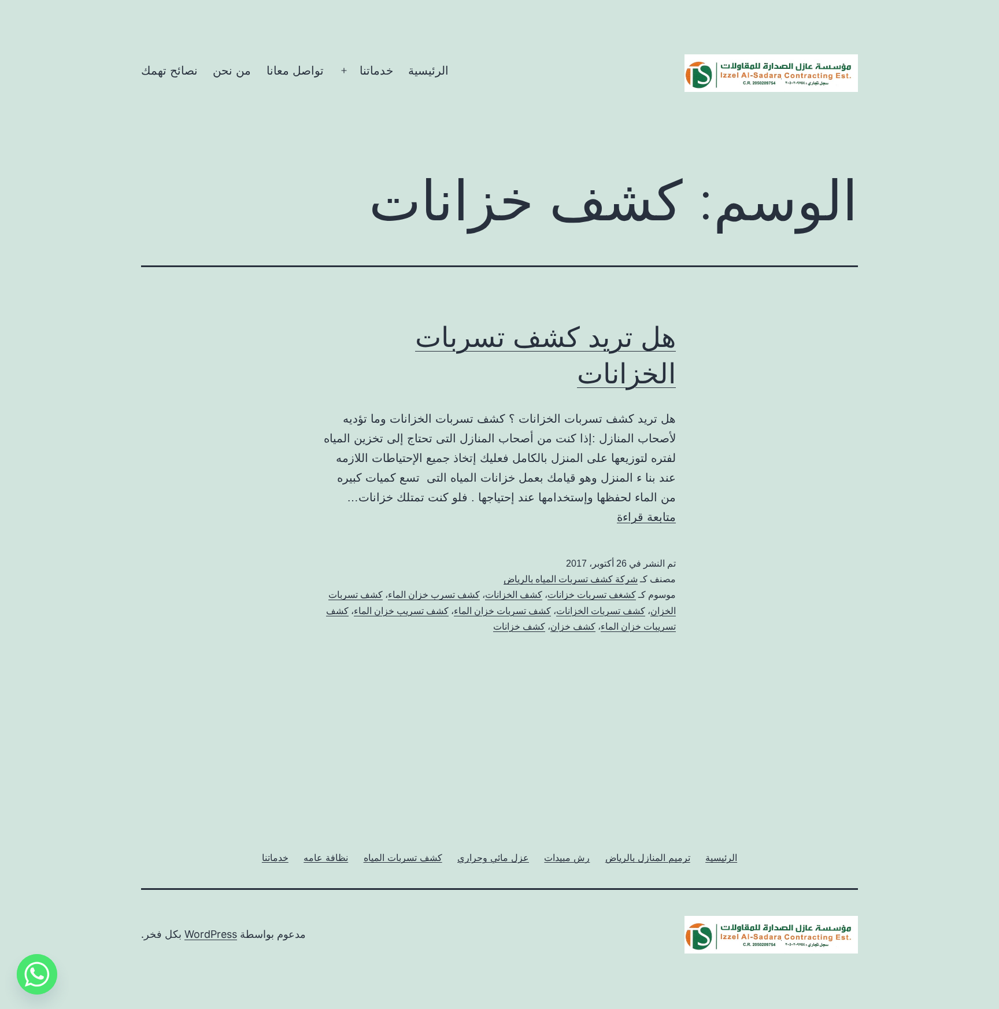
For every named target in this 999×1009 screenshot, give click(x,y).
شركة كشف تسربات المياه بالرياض (571, 579)
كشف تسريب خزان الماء (401, 611)
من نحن (232, 70)
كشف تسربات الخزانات (600, 611)
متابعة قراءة (646, 517)
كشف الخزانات (513, 595)
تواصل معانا (295, 70)
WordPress (210, 934)
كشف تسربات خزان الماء (502, 611)
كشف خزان (572, 626)
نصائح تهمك (169, 70)
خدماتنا (376, 70)
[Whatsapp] (37, 974)
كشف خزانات (519, 626)
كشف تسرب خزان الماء (434, 595)
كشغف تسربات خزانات (591, 595)
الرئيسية (428, 70)
